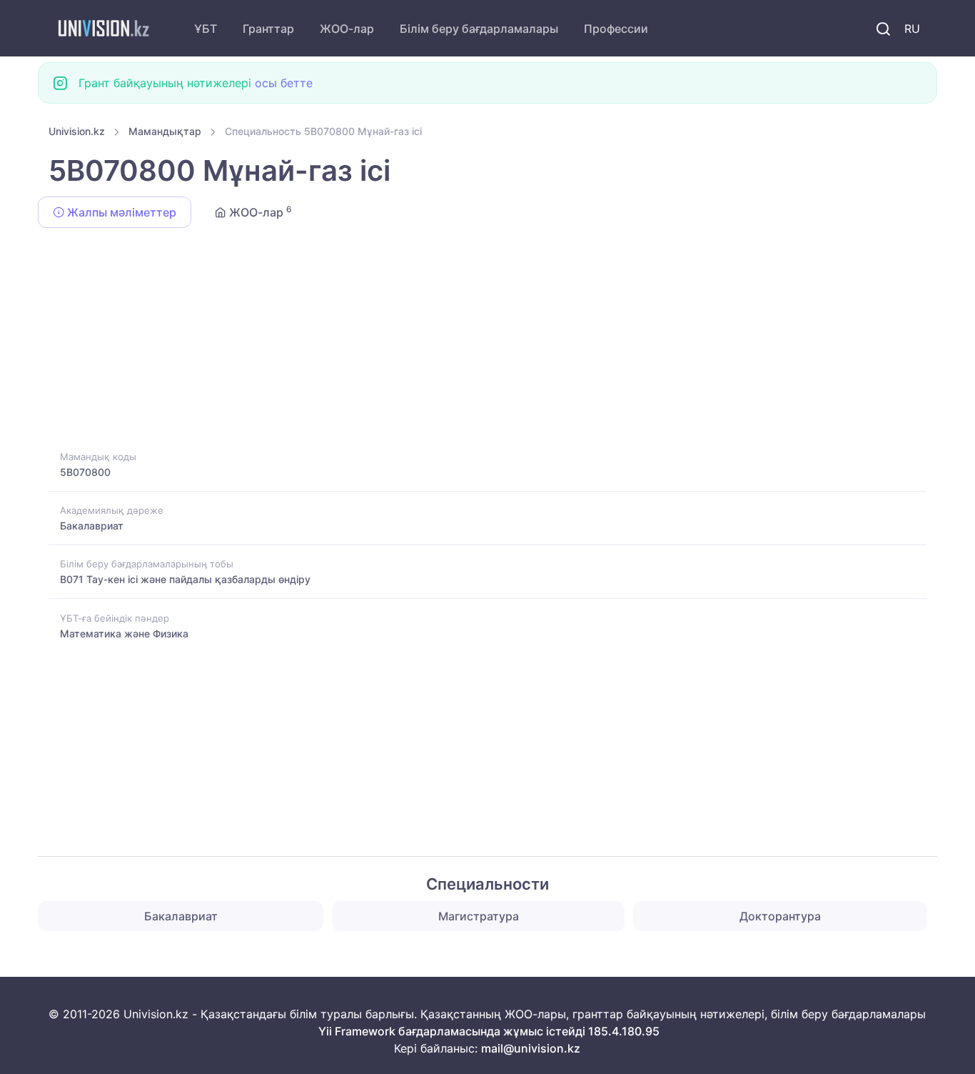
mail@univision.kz (530, 1048)
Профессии (616, 28)
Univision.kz (77, 131)
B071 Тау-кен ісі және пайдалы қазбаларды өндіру (185, 579)
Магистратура (478, 916)
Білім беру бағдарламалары (479, 28)
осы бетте (284, 83)
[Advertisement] (477, 342)
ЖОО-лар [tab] (259, 211)
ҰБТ (205, 28)
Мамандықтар (164, 131)
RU (912, 28)
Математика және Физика (124, 633)
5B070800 (85, 472)
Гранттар (268, 28)
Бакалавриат (91, 525)
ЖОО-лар (347, 28)
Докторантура (780, 916)
